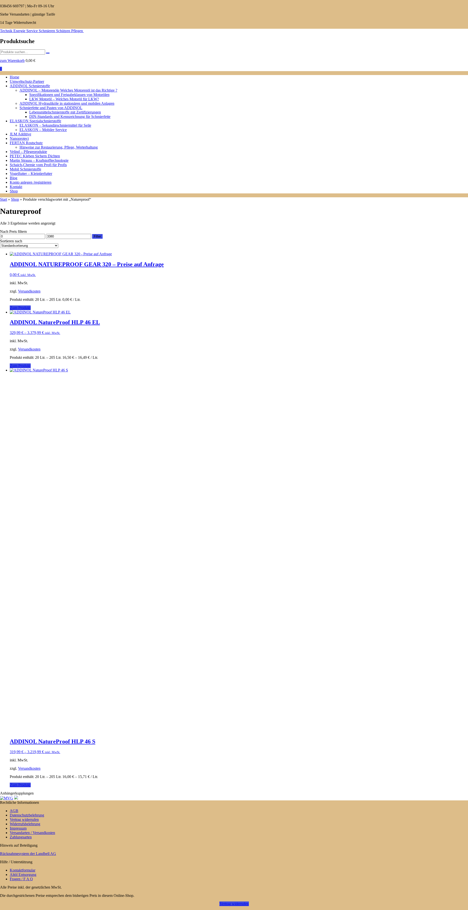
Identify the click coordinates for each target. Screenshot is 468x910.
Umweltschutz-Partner (27, 81)
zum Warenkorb (12, 60)
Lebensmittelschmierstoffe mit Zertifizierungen (65, 112)
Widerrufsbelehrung (25, 824)
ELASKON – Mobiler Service (43, 130)
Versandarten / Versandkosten (32, 833)
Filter (97, 236)
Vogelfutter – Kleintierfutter (31, 173)
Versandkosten (29, 291)
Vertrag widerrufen (24, 819)
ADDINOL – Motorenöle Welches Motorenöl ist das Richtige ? (68, 90)
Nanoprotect (19, 138)
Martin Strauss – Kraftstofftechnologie (39, 160)
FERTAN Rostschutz (26, 143)
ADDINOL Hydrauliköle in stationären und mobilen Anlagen (67, 103)
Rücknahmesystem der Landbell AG (28, 854)
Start (3, 199)
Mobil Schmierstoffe (25, 169)
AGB (14, 811)
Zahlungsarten (21, 837)
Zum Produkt (20, 308)
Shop (14, 191)
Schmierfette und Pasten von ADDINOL (51, 108)
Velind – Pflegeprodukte (28, 152)
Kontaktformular (22, 870)
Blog (13, 178)
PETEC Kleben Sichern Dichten (35, 156)
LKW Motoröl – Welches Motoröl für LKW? (64, 99)
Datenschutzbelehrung (27, 815)
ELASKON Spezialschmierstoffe (35, 121)
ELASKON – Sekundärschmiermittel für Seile (55, 125)
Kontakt (16, 187)
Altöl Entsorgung (23, 874)
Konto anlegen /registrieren (30, 182)
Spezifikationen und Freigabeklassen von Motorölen (69, 95)
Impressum (18, 828)
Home (14, 77)
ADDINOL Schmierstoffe (30, 86)
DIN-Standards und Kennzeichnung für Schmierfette (69, 116)
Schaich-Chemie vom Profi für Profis (38, 165)
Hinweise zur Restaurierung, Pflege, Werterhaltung (59, 147)
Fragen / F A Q (21, 879)
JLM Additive (20, 134)
